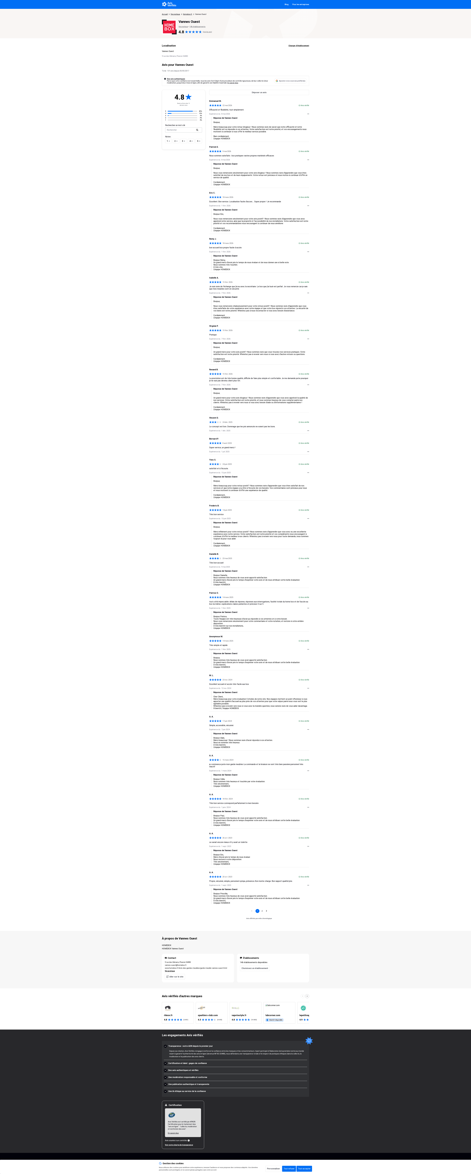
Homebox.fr (187, 14)
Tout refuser (289, 1168)
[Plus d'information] (188, 1140)
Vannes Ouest (200, 14)
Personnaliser (273, 1168)
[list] (235, 1013)
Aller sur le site (176, 977)
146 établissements (197, 27)
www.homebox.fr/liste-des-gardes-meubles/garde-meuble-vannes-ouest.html (196, 968)
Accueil (165, 14)
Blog (286, 4)
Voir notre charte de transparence (179, 1145)
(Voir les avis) (207, 32)
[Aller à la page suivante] (266, 911)
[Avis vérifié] (299, 105)
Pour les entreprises (300, 4)
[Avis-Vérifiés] (169, 4)
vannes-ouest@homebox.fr (176, 965)
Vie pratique (175, 14)
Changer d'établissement (298, 46)
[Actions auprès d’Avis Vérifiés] (308, 114)
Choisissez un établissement (255, 968)
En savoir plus (232, 83)
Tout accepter (304, 1168)
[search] (197, 130)
